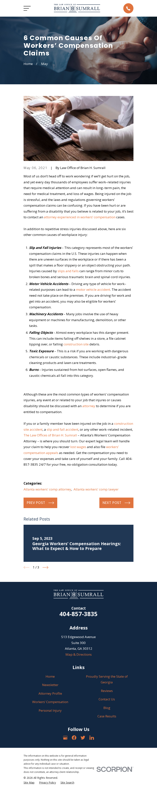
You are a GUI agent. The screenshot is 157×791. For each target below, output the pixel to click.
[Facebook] (74, 737)
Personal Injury (50, 710)
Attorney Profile (50, 693)
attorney (88, 406)
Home (50, 676)
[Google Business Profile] (65, 737)
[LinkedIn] (91, 737)
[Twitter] (83, 737)
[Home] (77, 8)
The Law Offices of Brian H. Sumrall (50, 435)
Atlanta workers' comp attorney (47, 489)
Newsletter (50, 685)
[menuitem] (29, 782)
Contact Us (107, 699)
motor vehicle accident (93, 289)
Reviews (107, 691)
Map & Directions (78, 654)
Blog (106, 708)
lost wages (78, 447)
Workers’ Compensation (50, 702)
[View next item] (45, 567)
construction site (76, 344)
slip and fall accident (62, 429)
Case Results (106, 716)
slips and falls (68, 271)
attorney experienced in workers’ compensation (79, 217)
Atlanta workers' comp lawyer (96, 489)
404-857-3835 (78, 614)
